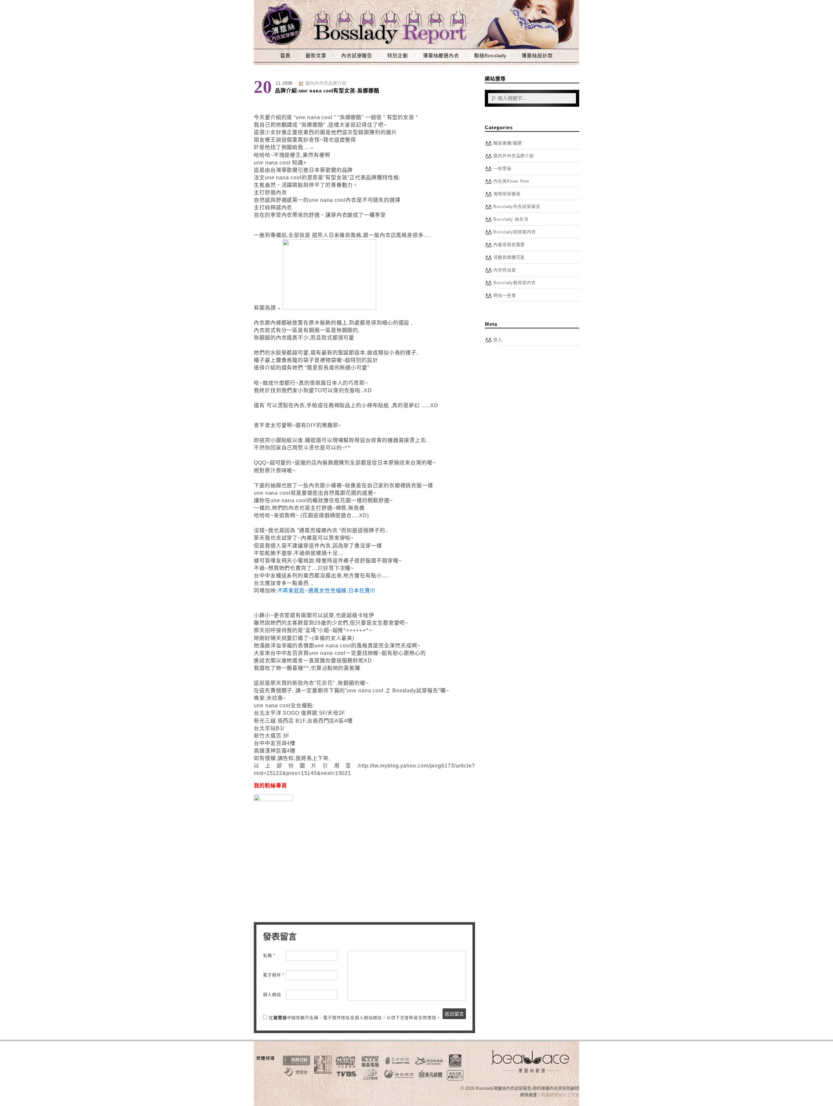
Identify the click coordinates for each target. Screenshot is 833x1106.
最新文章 (316, 55)
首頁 (285, 55)
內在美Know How (511, 181)
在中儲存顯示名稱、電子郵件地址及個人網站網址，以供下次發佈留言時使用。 (355, 1017)
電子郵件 (273, 975)
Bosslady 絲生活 (510, 219)
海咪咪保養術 (506, 193)
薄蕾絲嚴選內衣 (441, 55)
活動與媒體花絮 (509, 257)
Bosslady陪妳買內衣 (514, 231)
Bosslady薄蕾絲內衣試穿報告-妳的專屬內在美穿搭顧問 (416, 24)
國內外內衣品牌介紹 (326, 83)
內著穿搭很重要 (509, 244)
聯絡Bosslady (490, 55)
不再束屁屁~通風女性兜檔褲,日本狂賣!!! (326, 590)
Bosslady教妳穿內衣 (514, 282)
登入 (497, 339)
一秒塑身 (502, 168)
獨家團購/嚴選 (507, 143)
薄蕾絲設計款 (537, 55)
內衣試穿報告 (356, 55)
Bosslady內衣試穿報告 (516, 206)
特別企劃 (397, 55)
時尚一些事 (504, 295)
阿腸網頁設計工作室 (560, 1094)
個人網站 (272, 994)
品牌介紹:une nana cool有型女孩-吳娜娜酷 (327, 90)
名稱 (269, 955)
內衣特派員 (504, 270)
